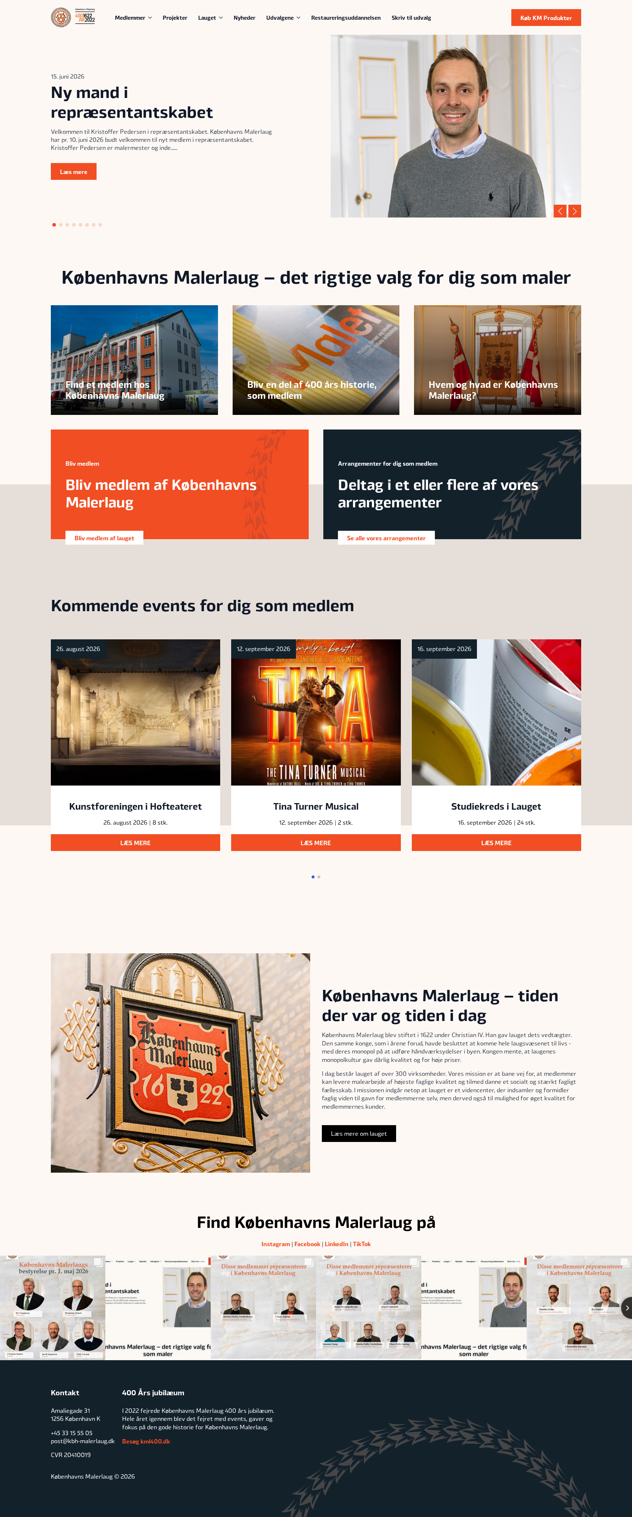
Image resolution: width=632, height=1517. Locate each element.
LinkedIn (337, 1243)
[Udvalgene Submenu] (300, 17)
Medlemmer (130, 17)
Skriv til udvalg (411, 17)
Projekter (175, 17)
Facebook (307, 1243)
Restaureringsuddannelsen (346, 17)
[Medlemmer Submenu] (151, 17)
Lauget (207, 17)
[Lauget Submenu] (222, 17)
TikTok (362, 1243)
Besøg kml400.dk (146, 1441)
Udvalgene (280, 17)
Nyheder (244, 17)
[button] (560, 211)
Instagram (276, 1243)
